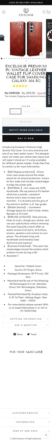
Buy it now (26, 138)
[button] (20, 85)
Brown (15, 111)
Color (26, 106)
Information (25, 422)
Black (27, 111)
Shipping (21, 96)
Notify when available (26, 130)
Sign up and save (25, 431)
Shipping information (26, 319)
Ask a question (26, 325)
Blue (37, 111)
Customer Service (25, 413)
